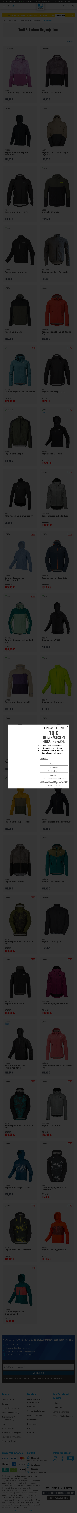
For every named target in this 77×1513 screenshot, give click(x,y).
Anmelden (53, 775)
